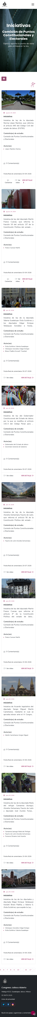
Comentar (8, 182)
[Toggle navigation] (32, 4)
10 (18, 970)
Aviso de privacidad (8, 999)
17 (30, 970)
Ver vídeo (18, 181)
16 (26, 970)
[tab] (3, 79)
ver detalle (27, 180)
